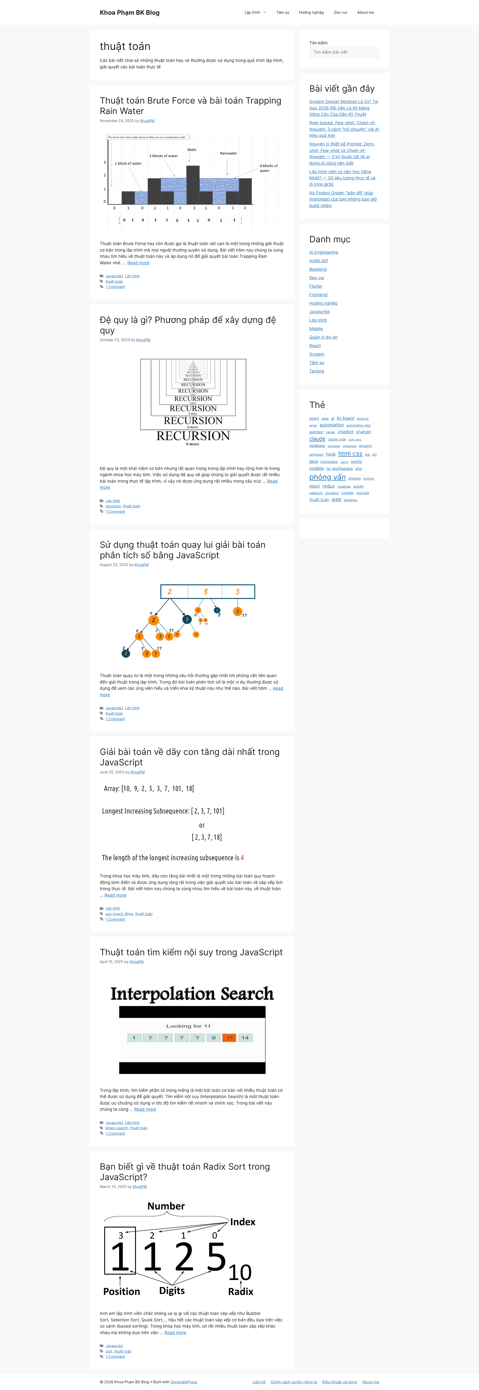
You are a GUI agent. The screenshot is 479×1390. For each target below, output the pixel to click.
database (317, 445)
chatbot (346, 431)
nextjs (356, 461)
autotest (316, 432)
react (314, 486)
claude (317, 438)
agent (314, 418)
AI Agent (345, 418)
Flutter (315, 286)
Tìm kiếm (318, 42)
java (313, 461)
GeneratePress (184, 1382)
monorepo (329, 461)
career (330, 432)
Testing (316, 371)
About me (365, 12)
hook (331, 454)
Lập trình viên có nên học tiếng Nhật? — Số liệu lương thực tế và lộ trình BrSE (342, 178)
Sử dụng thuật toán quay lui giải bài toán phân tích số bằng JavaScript (182, 549)
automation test (359, 425)
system (348, 493)
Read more (138, 262)
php (358, 468)
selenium (316, 493)
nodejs (316, 468)
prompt (354, 478)
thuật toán (114, 281)
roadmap (344, 486)
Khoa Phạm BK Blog (130, 12)
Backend (318, 269)
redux (328, 486)
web (336, 499)
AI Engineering (323, 252)
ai (332, 418)
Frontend (318, 294)
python (368, 478)
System (316, 354)
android (362, 418)
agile (325, 418)
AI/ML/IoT (319, 260)
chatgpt (363, 431)
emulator (365, 446)
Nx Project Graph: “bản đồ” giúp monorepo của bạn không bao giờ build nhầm (343, 199)
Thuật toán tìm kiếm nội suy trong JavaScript (191, 952)
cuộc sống (355, 439)
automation (332, 424)
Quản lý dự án (323, 337)
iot (374, 454)
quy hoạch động (119, 914)
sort (109, 1351)
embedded (350, 446)
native (344, 462)
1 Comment (115, 286)
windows (350, 500)
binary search (117, 1128)
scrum (358, 486)
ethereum (316, 454)
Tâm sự (282, 12)
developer (334, 446)
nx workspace (339, 468)
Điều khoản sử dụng (339, 1382)
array (313, 425)
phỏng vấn (327, 477)
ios (367, 454)
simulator (332, 493)
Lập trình (252, 12)
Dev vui (340, 12)
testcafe (363, 493)
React (315, 345)
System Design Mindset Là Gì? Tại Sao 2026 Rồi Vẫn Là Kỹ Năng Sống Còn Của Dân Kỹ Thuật (343, 108)
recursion (113, 506)
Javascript (114, 276)
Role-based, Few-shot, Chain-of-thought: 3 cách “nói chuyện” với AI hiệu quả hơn (344, 129)
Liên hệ (259, 1382)
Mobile (316, 328)
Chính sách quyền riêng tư (294, 1382)
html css (350, 453)
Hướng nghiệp (311, 12)
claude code (337, 439)
